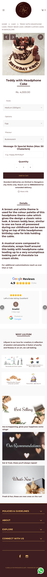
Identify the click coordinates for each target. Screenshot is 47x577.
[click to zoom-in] (40, 37)
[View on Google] (24, 304)
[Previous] (6, 37)
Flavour (8, 132)
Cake (13, 24)
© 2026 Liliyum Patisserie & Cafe (15, 567)
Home (4, 24)
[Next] (13, 37)
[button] (2, 307)
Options (8, 116)
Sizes (8, 101)
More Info (24, 191)
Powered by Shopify (34, 567)
